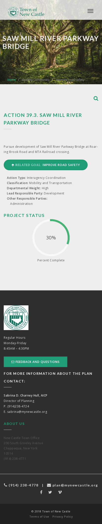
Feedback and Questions (37, 362)
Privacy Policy (62, 516)
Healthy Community (36, 80)
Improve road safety (70, 80)
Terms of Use (39, 516)
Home (11, 80)
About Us (14, 423)
